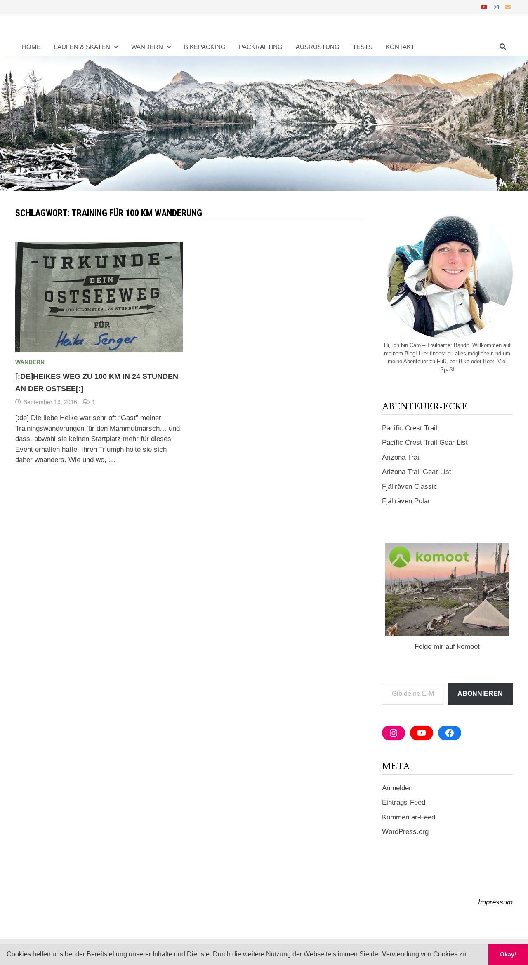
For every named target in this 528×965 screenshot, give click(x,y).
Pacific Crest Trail (409, 428)
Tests (362, 46)
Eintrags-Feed (403, 802)
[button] (470, 955)
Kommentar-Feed (408, 817)
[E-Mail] (508, 7)
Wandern (147, 46)
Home (31, 46)
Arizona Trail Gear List (416, 472)
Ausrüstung (317, 46)
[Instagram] (497, 7)
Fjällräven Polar (406, 501)
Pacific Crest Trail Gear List (425, 442)
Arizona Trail (401, 457)
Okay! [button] (508, 954)
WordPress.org (405, 832)
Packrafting (261, 46)
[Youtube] (485, 7)
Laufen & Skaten (82, 46)
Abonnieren (480, 693)
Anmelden (397, 788)
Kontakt (400, 46)
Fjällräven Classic (409, 487)
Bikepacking (205, 46)
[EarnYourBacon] (264, 123)
